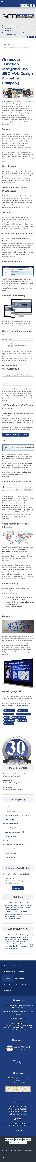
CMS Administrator (11, 824)
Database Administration (24, 714)
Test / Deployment (9, 720)
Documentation (9, 714)
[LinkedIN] (24, 5)
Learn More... (17, 888)
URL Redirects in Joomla (12, 919)
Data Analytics (22, 720)
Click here (28, 226)
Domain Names (10, 811)
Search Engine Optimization (14, 828)
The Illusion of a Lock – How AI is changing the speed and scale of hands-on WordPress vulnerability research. (19, 946)
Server (6, 717)
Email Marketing (10, 853)
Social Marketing (10, 849)
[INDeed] (27, 5)
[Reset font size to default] (31, 37)
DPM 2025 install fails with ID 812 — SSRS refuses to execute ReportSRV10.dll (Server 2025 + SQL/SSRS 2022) (18, 914)
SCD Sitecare (9, 819)
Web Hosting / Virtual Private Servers (17, 815)
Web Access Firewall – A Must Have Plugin (18, 905)
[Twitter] (31, 5)
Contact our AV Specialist (19, 705)
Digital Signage (10, 857)
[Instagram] (34, 5)
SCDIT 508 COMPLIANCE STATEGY (15, 434)
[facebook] (21, 5)
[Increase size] (28, 37)
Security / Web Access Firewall (15, 845)
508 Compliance (23, 710)
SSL (6, 840)
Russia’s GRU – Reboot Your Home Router (18, 903)
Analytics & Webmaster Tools (14, 832)
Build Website (9, 807)
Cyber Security (8, 723)
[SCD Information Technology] (18, 16)
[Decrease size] (34, 37)
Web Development (9, 710)
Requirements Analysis (19, 717)
